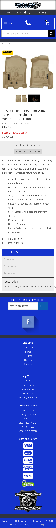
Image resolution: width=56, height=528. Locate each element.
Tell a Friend (35, 151)
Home (4, 44)
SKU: (4, 127)
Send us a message (28, 431)
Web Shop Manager (37, 524)
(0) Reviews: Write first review (15, 123)
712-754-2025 (28, 427)
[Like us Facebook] (28, 322)
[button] (28, 33)
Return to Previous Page (18, 44)
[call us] (28, 23)
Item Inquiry (21, 151)
